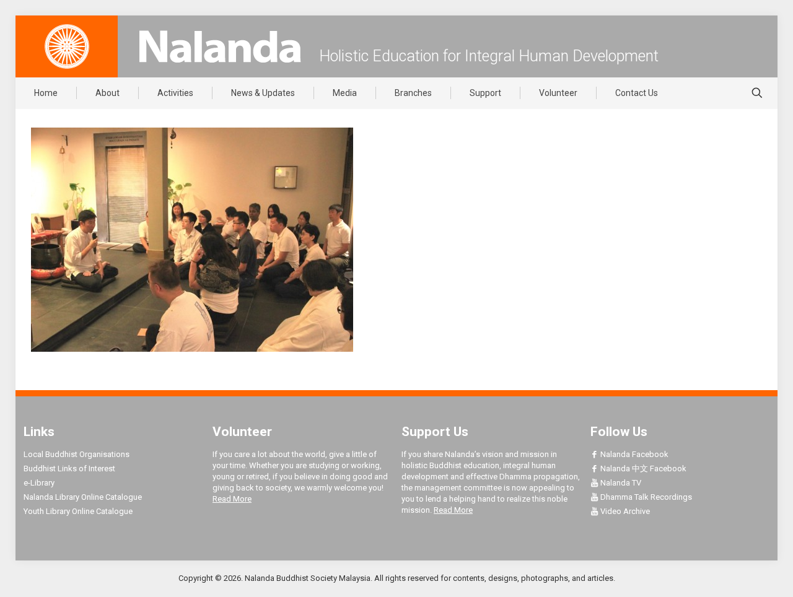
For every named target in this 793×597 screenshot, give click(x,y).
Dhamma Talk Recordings (645, 497)
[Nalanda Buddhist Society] (220, 46)
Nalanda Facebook (633, 454)
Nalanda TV (619, 482)
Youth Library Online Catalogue (78, 511)
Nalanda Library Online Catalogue (83, 497)
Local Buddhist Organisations (76, 454)
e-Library (39, 482)
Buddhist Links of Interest (69, 468)
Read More (232, 498)
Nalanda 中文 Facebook (642, 468)
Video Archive (624, 511)
